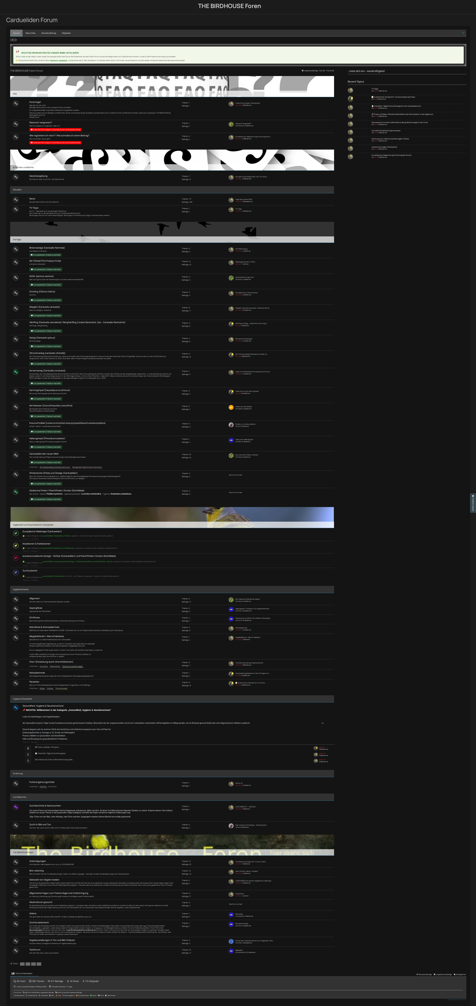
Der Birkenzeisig (241, 249)
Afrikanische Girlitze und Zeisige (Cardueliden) (53, 472)
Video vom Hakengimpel (244, 439)
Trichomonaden (61, 688)
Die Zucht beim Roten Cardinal (246, 455)
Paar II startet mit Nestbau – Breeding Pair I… (251, 825)
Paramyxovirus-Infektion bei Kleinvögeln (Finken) (390, 139)
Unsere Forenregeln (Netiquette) (247, 103)
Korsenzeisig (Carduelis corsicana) (47, 370)
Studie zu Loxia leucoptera (245, 424)
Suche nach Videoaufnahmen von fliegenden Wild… (254, 941)
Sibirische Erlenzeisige (243, 339)
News (32, 198)
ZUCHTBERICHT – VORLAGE (245, 807)
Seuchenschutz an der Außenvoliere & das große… (54, 759)
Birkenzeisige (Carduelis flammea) (47, 247)
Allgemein (34, 598)
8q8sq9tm (239, 950)
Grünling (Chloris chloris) (42, 291)
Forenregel (35, 101)
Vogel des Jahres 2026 (243, 199)
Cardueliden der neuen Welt (44, 453)
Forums (16, 33)
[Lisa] (231, 326)
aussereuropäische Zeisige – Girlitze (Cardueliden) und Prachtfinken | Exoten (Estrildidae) (69, 555)
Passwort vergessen (59, 60)
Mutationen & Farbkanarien (37, 543)
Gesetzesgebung (38, 175)
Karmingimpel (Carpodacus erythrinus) (49, 390)
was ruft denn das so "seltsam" (246, 871)
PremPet (43, 786)
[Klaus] (231, 280)
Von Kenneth (239, 126)
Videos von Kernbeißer (243, 407)
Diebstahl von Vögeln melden (44, 879)
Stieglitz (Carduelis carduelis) (44, 306)
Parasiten (34, 681)
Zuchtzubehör (30, 570)
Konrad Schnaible (241, 924)
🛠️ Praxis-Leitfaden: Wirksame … (47, 747)
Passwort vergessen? (40, 122)
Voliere (32, 913)
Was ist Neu (30, 33)
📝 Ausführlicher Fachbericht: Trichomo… (250, 683)
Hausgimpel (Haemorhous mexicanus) (87, 467)
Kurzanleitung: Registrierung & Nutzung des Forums (391, 155)
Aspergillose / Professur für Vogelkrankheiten (252, 609)
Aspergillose (35, 607)
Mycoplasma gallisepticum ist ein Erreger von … (252, 673)
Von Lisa (238, 325)
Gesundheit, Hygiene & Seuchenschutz (43, 705)
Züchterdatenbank (39, 922)
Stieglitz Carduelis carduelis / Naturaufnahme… (252, 308)
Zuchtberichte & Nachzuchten (45, 805)
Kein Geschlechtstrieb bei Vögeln (247, 599)
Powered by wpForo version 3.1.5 (456, 999)
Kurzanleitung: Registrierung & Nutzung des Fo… (253, 137)
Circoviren (44, 666)
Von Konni (238, 105)
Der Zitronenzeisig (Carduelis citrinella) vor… (251, 354)
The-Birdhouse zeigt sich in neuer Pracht (250, 862)
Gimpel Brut (239, 894)
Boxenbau (239, 914)
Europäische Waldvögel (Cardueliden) (42, 531)
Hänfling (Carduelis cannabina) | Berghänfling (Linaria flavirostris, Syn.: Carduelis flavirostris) (77, 322)
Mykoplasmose (37, 672)
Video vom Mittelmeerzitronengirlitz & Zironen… (253, 372)
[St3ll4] (231, 943)
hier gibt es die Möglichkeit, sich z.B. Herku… (251, 177)
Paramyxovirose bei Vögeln (72, 666)
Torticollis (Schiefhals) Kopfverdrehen (249, 663)
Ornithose (34, 617)
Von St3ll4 (238, 943)
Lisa (375, 99)
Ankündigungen (37, 861)
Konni (376, 91)
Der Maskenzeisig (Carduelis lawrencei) (55, 467)
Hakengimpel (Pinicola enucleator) (47, 438)
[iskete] (231, 409)
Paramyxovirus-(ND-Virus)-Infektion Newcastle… (253, 618)
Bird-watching (36, 870)
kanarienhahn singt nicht (244, 277)
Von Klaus (238, 279)
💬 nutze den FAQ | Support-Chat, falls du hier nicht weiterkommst (55, 129)
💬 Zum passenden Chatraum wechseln (46, 255)
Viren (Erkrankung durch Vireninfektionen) (51, 661)
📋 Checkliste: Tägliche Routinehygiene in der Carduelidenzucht (396, 106)
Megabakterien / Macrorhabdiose (46, 636)
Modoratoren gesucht (40, 902)
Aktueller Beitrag (48, 33)
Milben (42, 688)
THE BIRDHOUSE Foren (229, 6)
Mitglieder (66, 33)
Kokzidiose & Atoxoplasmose (44, 626)
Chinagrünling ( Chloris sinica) (246, 293)
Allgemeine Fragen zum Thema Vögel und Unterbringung (58, 893)
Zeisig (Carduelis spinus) (42, 337)
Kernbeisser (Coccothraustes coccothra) (51, 405)
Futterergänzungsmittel (41, 782)
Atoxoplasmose (241, 628)
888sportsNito (41, 986)
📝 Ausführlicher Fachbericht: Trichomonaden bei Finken (393, 97)
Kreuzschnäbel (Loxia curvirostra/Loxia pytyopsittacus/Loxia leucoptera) (67, 422)
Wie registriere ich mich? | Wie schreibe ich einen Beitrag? (59, 135)
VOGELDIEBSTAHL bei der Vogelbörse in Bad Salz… (253, 881)
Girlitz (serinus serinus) (41, 276)
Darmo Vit (239, 783)
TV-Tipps (34, 207)
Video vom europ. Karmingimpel (247, 391)
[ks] (231, 427)
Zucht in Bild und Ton (40, 824)
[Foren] (13, 40)
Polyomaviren (55, 666)
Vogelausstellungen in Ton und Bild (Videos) (52, 940)
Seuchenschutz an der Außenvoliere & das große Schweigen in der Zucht (400, 122)
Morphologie (50, 376)
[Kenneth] (231, 126)
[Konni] (231, 106)
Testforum (34, 949)
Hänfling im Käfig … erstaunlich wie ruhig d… (251, 323)
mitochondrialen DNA (154, 376)
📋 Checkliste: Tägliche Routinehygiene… (50, 753)
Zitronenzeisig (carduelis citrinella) (47, 352)
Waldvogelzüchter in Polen (245, 262)
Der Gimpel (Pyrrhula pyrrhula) (45, 260)
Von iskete (238, 409)
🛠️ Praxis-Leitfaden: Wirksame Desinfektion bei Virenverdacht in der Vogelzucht (402, 114)
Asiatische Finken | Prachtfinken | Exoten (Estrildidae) (57, 490)
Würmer (50, 688)
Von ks (237, 426)
